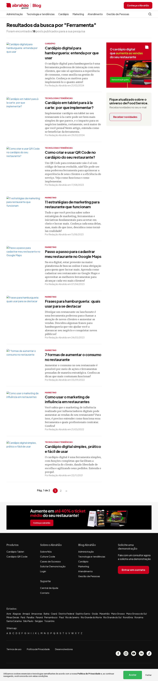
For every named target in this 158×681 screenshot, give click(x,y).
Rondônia (128, 617)
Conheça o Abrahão (138, 5)
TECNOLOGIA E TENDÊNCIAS (59, 98)
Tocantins (49, 621)
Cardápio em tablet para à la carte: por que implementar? (69, 105)
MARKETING (50, 197)
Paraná (39, 617)
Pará (23, 617)
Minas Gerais (12, 617)
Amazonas (36, 613)
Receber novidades (125, 116)
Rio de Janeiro (72, 617)
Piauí (61, 617)
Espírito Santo (83, 613)
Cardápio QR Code (16, 556)
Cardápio (63, 14)
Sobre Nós (46, 551)
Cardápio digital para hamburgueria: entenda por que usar (72, 53)
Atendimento (95, 14)
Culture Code (47, 556)
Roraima (139, 617)
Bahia (46, 613)
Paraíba (30, 617)
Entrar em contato (133, 569)
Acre (8, 613)
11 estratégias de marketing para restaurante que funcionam (72, 204)
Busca (150, 14)
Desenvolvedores (64, 649)
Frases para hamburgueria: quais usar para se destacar (72, 303)
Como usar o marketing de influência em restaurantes (67, 399)
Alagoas (17, 613)
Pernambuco (51, 617)
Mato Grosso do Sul (136, 613)
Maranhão (105, 613)
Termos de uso (13, 649)
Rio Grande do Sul (112, 617)
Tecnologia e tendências (41, 14)
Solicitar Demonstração (53, 566)
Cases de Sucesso (50, 561)
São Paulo (28, 621)
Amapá (26, 613)
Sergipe (39, 621)
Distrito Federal (66, 613)
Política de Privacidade (88, 674)
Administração (14, 14)
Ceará (54, 613)
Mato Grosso (118, 613)
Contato (44, 592)
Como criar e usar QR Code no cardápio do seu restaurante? (70, 154)
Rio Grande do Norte (91, 617)
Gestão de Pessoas (117, 14)
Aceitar (132, 674)
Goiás (95, 613)
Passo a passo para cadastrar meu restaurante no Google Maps (73, 254)
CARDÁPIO (50, 43)
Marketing (78, 14)
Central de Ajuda (49, 587)
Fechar (149, 675)
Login (43, 571)
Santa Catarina (14, 621)
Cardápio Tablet (15, 551)
